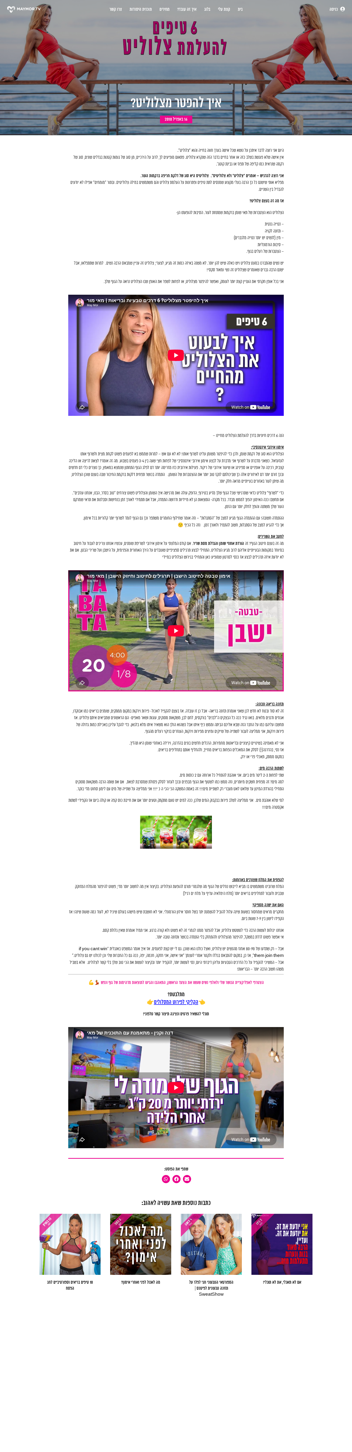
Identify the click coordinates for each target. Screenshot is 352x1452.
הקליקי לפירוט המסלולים (176, 1002)
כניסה (334, 9)
